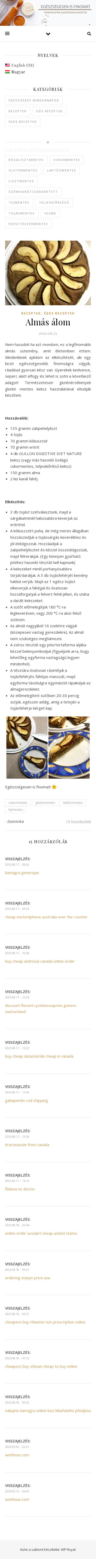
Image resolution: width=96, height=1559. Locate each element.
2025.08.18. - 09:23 (17, 1402)
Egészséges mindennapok (34, 100)
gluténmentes (23, 170)
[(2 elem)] (27, 150)
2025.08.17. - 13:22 (17, 1048)
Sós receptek (49, 111)
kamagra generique (22, 872)
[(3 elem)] (18, 150)
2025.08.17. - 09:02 (17, 864)
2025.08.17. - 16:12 (17, 1181)
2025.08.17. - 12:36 (17, 997)
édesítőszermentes (28, 224)
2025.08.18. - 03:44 (17, 1225)
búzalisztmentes (26, 160)
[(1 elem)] (8, 150)
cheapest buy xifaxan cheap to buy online (41, 1366)
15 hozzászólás (78, 821)
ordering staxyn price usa (27, 1277)
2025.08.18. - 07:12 (17, 1358)
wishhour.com (17, 1454)
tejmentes (19, 202)
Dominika (15, 821)
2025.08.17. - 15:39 (17, 1136)
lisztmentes (21, 181)
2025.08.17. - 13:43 (17, 1092)
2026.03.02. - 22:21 (17, 1447)
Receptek (18, 111)
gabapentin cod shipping (26, 1100)
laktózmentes (61, 170)
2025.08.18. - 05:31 (17, 1314)
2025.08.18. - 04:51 (17, 1269)
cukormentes (66, 160)
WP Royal (68, 1549)
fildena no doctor (20, 1188)
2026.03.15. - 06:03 (17, 1491)
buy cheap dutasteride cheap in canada (39, 1056)
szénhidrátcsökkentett (33, 192)
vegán (50, 213)
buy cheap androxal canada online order (40, 961)
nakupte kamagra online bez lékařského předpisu (48, 1410)
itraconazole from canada (27, 1144)
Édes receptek (23, 122)
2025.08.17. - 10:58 (17, 953)
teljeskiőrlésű (54, 202)
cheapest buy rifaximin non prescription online (45, 1322)
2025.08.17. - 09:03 (17, 909)
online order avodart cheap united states (41, 1233)
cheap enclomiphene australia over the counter (46, 916)
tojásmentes (22, 213)
